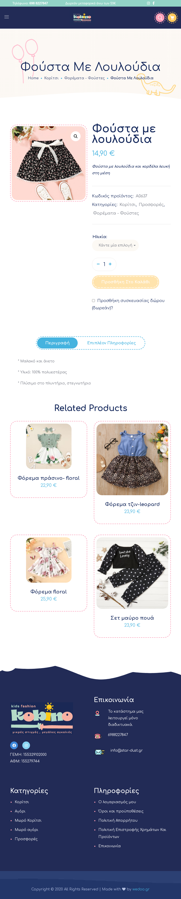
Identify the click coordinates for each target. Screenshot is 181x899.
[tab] (57, 342)
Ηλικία (99, 237)
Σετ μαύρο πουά (132, 618)
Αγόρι (20, 811)
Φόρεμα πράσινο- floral (49, 478)
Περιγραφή (57, 343)
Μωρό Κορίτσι (28, 821)
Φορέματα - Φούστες (84, 78)
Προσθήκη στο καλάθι (125, 282)
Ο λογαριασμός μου (117, 802)
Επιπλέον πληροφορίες (111, 343)
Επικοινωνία (109, 846)
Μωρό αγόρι (26, 830)
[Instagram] (26, 745)
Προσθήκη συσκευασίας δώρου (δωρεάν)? (128, 304)
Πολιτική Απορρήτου (118, 821)
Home (33, 78)
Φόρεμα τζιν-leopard (132, 504)
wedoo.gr (141, 889)
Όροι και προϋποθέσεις (120, 811)
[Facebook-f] (14, 745)
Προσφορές (151, 204)
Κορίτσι (51, 78)
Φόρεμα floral (48, 592)
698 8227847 (38, 3)
